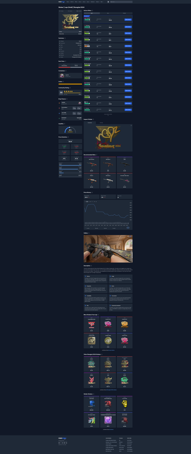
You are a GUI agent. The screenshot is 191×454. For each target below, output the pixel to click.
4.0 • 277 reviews (87, 98)
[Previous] (85, 248)
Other (101, 1)
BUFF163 (87, 44)
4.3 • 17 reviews (87, 53)
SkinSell (87, 38)
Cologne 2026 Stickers (109, 447)
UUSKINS (87, 31)
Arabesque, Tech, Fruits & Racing (111, 442)
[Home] (62, 2)
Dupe (87, 102)
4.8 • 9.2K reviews (87, 111)
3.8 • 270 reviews (87, 66)
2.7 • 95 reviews (87, 47)
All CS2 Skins (129, 440)
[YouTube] (65, 442)
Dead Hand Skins (108, 451)
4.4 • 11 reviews (87, 104)
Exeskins (87, 89)
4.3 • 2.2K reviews (87, 28)
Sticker (80, 41)
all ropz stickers (111, 350)
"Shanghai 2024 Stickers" (76, 57)
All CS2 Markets (129, 449)
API (119, 440)
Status (120, 443)
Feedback (121, 442)
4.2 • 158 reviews (87, 34)
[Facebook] (63, 442)
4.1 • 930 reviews (87, 79)
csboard (87, 51)
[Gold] (70, 84)
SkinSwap (88, 25)
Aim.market (88, 76)
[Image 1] (107, 261)
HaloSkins (88, 95)
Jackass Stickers (108, 443)
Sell (108, 13)
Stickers (97, 1)
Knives (80, 1)
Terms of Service (122, 445)
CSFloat (87, 108)
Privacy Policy (121, 447)
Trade (124, 13)
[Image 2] (108, 261)
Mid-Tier (72, 1)
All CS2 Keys (129, 445)
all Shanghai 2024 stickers (111, 389)
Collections (92, 1)
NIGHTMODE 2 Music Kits (110, 449)
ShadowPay (88, 70)
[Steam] (67, 442)
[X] (61, 442)
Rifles (76, 1)
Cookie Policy (121, 449)
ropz (80, 47)
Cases (88, 1)
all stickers (111, 429)
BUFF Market (88, 57)
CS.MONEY (88, 18)
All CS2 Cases (129, 443)
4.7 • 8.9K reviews (87, 85)
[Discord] (59, 442)
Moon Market (88, 63)
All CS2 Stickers (129, 442)
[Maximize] (131, 125)
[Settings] (108, 2)
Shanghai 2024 (78, 43)
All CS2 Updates (130, 451)
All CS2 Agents (129, 447)
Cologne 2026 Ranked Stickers (111, 440)
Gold (80, 49)
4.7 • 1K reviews (87, 60)
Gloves (84, 1)
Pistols (68, 1)
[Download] (85, 261)
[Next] (131, 248)
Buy (92, 13)
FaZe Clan (79, 45)
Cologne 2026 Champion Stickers (111, 445)
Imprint (120, 451)
